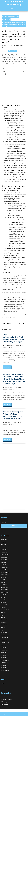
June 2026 (3, 544)
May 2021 (3, 630)
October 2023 (4, 589)
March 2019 (4, 647)
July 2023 (3, 594)
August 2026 (4, 539)
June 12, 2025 (7, 45)
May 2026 (3, 547)
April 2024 (3, 582)
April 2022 (3, 617)
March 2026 (4, 549)
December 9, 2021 (9, 345)
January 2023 (4, 604)
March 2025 (4, 564)
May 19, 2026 (8, 422)
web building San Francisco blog (10, 16)
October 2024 (4, 574)
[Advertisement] (14, 90)
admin (14, 45)
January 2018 (4, 657)
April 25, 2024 (8, 387)
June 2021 (3, 627)
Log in (2, 683)
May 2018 (3, 655)
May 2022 (3, 615)
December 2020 (5, 635)
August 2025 (4, 559)
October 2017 (4, 662)
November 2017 (5, 660)
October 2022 (4, 607)
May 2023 (3, 597)
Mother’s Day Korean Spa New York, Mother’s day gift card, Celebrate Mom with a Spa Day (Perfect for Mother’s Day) (14, 379)
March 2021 (4, 632)
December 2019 (5, 642)
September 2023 (5, 592)
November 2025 (5, 554)
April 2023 (3, 599)
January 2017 (4, 667)
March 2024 (4, 584)
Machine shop (4, 696)
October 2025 (4, 557)
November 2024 (5, 572)
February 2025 (4, 567)
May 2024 (3, 579)
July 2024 (3, 577)
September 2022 (5, 610)
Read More (8, 367)
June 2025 (3, 562)
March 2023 (4, 602)
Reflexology (4, 701)
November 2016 (5, 670)
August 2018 (4, 652)
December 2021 (5, 625)
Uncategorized (6, 19)
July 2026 (3, 542)
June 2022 (3, 612)
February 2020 (4, 640)
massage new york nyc (6, 699)
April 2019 (3, 645)
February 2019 (4, 650)
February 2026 (4, 552)
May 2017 (3, 665)
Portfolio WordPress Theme (10, 714)
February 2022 (4, 620)
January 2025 (4, 569)
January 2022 (4, 622)
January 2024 (4, 587)
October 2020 (4, 637)
